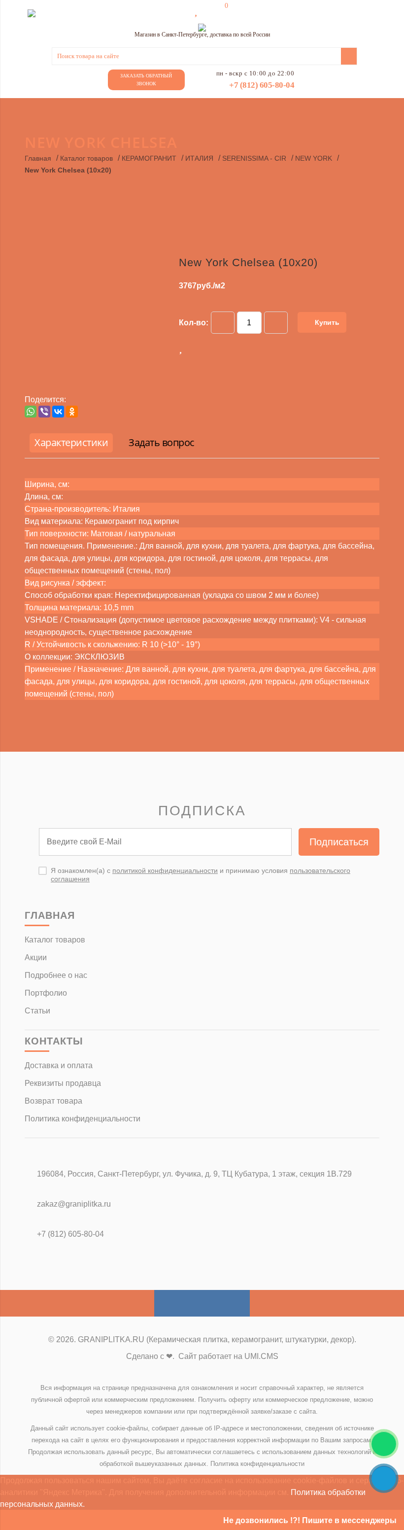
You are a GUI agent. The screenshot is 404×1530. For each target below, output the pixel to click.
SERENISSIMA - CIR (254, 158)
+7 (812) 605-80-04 (261, 85)
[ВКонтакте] (58, 411)
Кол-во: (193, 322)
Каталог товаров (86, 158)
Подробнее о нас (56, 975)
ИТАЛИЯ (199, 158)
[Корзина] (219, 11)
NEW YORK (313, 158)
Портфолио (46, 993)
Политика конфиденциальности (82, 1118)
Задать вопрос (162, 442)
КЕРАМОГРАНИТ (149, 158)
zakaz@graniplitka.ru (74, 1204)
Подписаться (339, 841)
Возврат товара (53, 1101)
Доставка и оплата (59, 1065)
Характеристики (71, 442)
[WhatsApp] (30, 411)
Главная (38, 158)
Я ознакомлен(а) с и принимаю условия (200, 875)
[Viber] (44, 411)
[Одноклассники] (72, 411)
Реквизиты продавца (63, 1083)
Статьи (37, 1011)
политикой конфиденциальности (165, 870)
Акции (36, 957)
